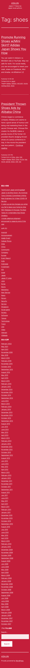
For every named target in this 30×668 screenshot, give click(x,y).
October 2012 (6, 452)
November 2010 (6, 518)
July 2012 (4, 461)
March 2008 (5, 610)
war (20, 162)
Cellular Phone (6, 241)
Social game (5, 310)
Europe (3, 255)
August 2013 (5, 424)
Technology (5, 321)
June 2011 (4, 498)
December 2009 (7, 550)
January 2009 (6, 581)
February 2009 (6, 578)
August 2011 (5, 492)
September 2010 (7, 524)
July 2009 (4, 564)
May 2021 (4, 346)
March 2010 (5, 541)
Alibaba (8, 159)
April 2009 (4, 572)
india (3, 261)
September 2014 (7, 398)
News (3, 295)
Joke (17, 157)
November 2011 (6, 484)
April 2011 (4, 504)
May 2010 (4, 535)
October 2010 (6, 521)
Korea (3, 284)
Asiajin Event (5, 238)
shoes (12, 86)
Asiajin (15, 3)
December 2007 (6, 618)
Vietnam (4, 332)
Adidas (8, 83)
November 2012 (6, 449)
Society (3, 312)
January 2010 (6, 547)
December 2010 (6, 515)
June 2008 (5, 601)
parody (8, 162)
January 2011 (5, 512)
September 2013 (7, 421)
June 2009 (5, 567)
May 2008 (4, 604)
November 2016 (6, 352)
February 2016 (6, 361)
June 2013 (4, 429)
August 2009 (5, 561)
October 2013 (6, 418)
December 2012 (6, 447)
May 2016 (4, 355)
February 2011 (6, 509)
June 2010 (4, 532)
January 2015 (6, 387)
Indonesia (4, 264)
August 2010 (5, 527)
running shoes (5, 86)
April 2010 (4, 538)
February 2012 (6, 475)
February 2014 (6, 407)
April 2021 (4, 349)
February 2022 (6, 344)
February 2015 (6, 384)
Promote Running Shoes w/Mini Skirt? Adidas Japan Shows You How (13, 45)
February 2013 (6, 441)
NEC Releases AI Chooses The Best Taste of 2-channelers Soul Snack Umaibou (13, 212)
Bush (13, 159)
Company (4, 252)
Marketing (4, 290)
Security (4, 301)
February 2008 (6, 612)
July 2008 (4, 598)
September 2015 (7, 369)
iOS (2, 270)
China (13, 157)
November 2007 (7, 621)
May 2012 (4, 467)
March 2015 (5, 381)
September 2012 (7, 455)
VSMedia (4, 335)
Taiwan (3, 318)
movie (26, 83)
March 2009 (5, 575)
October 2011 (6, 487)
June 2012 (4, 464)
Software (4, 315)
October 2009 (6, 555)
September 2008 (7, 592)
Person (3, 298)
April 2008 (4, 607)
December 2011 (6, 481)
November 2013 (6, 415)
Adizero (14, 83)
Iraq (26, 159)
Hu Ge (22, 159)
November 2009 (7, 552)
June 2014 (5, 401)
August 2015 (5, 372)
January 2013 (6, 444)
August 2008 (5, 595)
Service (3, 304)
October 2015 (6, 367)
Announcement (6, 235)
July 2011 (4, 495)
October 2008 (6, 590)
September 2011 (7, 490)
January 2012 (6, 478)
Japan (13, 81)
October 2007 (6, 624)
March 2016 (5, 358)
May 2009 (4, 570)
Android (4, 232)
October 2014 (6, 395)
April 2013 (4, 435)
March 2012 (5, 472)
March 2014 (5, 404)
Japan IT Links (6, 278)
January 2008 (6, 615)
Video (3, 330)
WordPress (19, 661)
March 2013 (5, 438)
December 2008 (7, 584)
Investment (5, 267)
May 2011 (4, 501)
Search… (4, 632)
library (3, 287)
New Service (5, 292)
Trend (3, 324)
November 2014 (7, 392)
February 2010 (6, 544)
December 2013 (6, 412)
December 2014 (6, 389)
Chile (3, 244)
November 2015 (6, 364)
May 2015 (4, 375)
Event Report (6, 258)
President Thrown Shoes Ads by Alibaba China (13, 108)
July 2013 (4, 427)
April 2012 (4, 469)
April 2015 (4, 378)
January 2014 (6, 409)
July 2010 (4, 529)
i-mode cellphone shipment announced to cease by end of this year (13, 221)
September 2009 (7, 558)
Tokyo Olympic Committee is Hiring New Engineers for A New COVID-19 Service (14, 198)
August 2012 (5, 458)
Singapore (4, 307)
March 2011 (5, 507)
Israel (3, 272)
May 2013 (4, 432)
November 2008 (7, 587)
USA (21, 157)
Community (5, 250)
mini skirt (20, 83)
